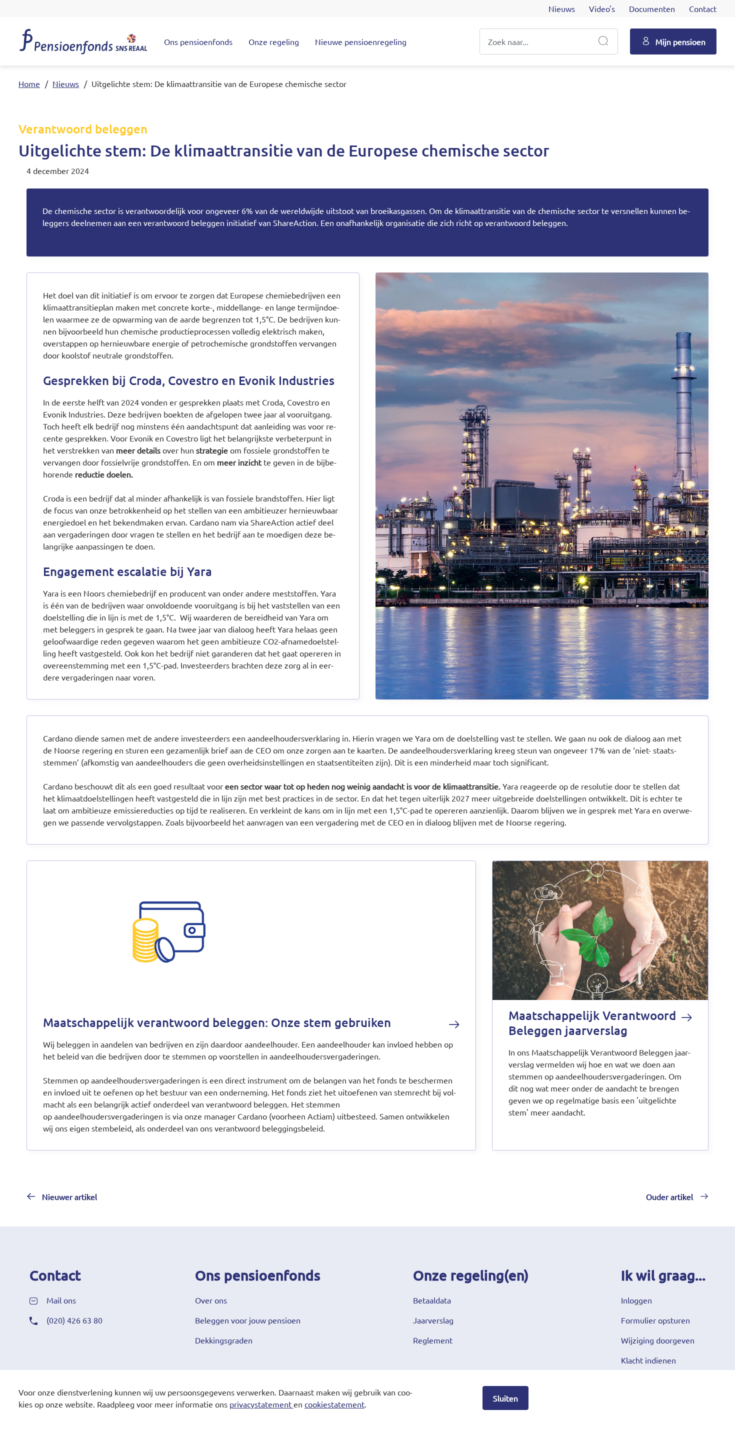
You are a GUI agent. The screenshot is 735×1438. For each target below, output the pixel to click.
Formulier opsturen (655, 1320)
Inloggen (636, 1300)
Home (29, 83)
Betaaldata (432, 1300)
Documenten (652, 9)
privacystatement (261, 1404)
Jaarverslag (433, 1320)
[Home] (83, 41)
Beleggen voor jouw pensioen (247, 1320)
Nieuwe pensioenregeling (360, 41)
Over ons (211, 1300)
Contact (702, 9)
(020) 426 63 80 (74, 1320)
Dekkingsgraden (223, 1340)
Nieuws (561, 9)
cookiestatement (334, 1404)
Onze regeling (273, 41)
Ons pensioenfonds (198, 41)
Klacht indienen (648, 1360)
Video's (602, 9)
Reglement (432, 1340)
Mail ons (61, 1300)
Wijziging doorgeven (657, 1340)
